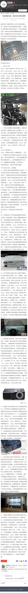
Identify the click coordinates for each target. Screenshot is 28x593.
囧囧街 (25, 565)
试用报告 (7, 13)
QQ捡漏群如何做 (8, 576)
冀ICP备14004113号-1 (14, 589)
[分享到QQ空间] (19, 561)
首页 (3, 13)
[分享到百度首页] (26, 561)
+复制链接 (5, 571)
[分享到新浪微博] (21, 561)
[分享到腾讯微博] (24, 561)
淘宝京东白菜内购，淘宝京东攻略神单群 (15, 578)
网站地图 (21, 589)
